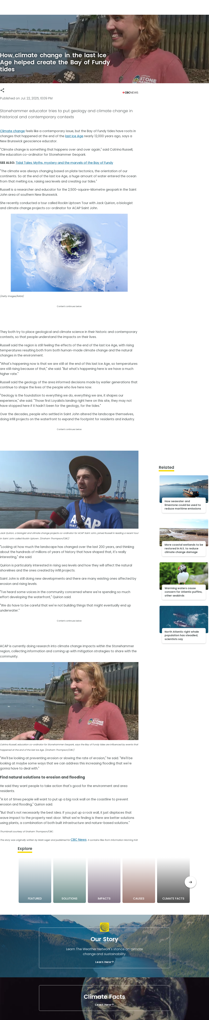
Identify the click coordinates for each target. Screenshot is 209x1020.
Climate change (12, 131)
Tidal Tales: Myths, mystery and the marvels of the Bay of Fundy (64, 163)
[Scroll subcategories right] (190, 882)
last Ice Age (74, 136)
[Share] (2, 90)
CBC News (79, 840)
